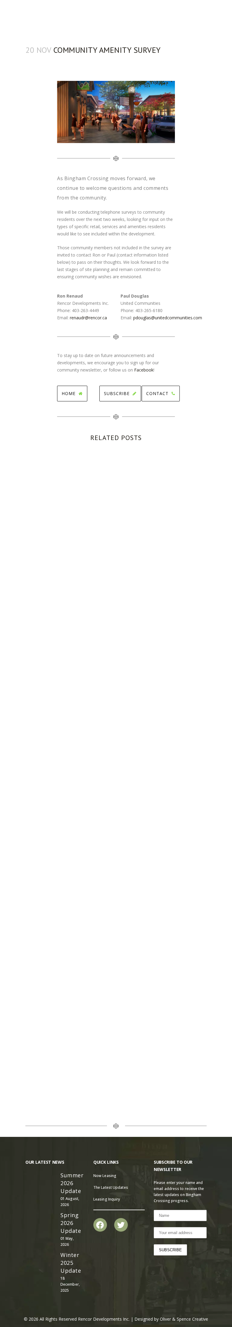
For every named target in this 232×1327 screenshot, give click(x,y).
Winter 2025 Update (70, 1262)
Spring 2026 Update (70, 1222)
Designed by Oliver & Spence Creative (171, 1319)
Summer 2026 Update (71, 1183)
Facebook (143, 370)
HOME (69, 393)
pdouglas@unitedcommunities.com (167, 318)
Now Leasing (104, 1175)
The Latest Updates (110, 1187)
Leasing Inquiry (106, 1199)
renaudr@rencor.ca (88, 318)
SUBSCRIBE (117, 393)
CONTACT (157, 393)
